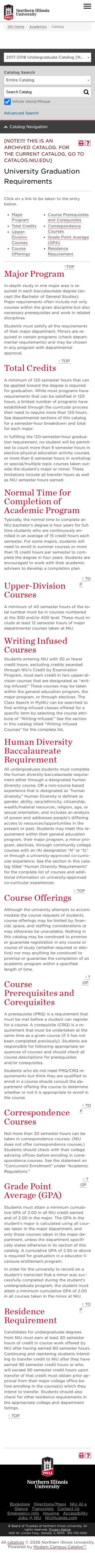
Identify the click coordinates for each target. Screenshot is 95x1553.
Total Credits (24, 226)
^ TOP (64, 361)
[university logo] (47, 1473)
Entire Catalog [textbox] (20, 80)
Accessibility (75, 1513)
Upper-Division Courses (20, 237)
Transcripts (43, 1509)
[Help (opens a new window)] (88, 143)
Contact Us (69, 1509)
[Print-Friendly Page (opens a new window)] (81, 143)
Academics (38, 27)
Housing (51, 1513)
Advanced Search (21, 113)
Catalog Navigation (29, 127)
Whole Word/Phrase (31, 102)
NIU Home (16, 27)
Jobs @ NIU (29, 1518)
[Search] (86, 92)
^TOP (69, 267)
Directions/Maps (50, 1504)
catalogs (15, 1542)
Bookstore (20, 1504)
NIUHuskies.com (61, 1518)
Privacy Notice (60, 1529)
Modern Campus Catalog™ (59, 1547)
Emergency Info (23, 1513)
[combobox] (47, 57)
